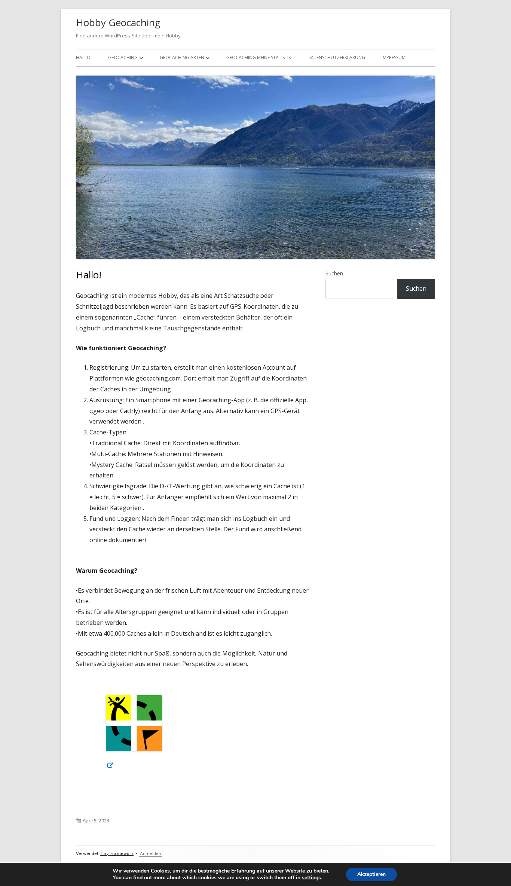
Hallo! (84, 57)
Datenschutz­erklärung (336, 57)
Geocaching (123, 57)
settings (311, 877)
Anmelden (150, 853)
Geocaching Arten (182, 57)
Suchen (334, 273)
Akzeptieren (371, 874)
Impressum (394, 57)
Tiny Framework (117, 853)
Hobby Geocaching (118, 22)
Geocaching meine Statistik (258, 57)
